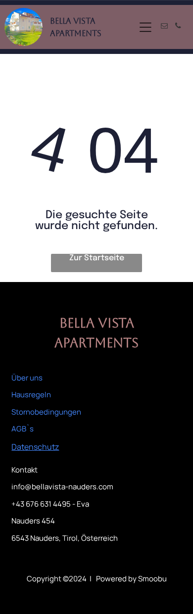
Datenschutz (35, 446)
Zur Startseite (96, 258)
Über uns (27, 378)
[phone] (178, 27)
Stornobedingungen (46, 412)
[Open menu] (145, 27)
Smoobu (152, 578)
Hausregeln (31, 394)
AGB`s (22, 429)
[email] (164, 27)
